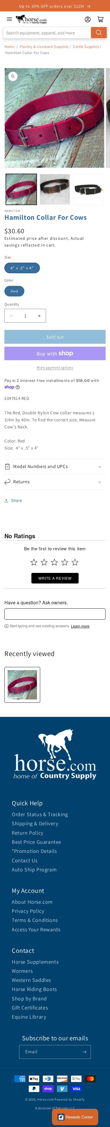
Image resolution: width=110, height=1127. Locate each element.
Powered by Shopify (70, 1099)
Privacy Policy (28, 911)
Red (14, 291)
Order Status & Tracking (40, 814)
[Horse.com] (31, 19)
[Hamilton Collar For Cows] (22, 685)
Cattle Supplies (86, 46)
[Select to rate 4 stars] (64, 562)
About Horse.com (32, 901)
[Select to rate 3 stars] (54, 562)
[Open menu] (9, 19)
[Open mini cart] (100, 19)
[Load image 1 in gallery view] (21, 189)
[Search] (99, 32)
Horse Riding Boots (34, 989)
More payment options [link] (55, 367)
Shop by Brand (29, 998)
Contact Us (25, 860)
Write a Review (55, 578)
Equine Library (29, 1016)
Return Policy (27, 832)
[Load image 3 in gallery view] (88, 189)
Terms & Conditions (35, 920)
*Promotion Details (34, 851)
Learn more (80, 626)
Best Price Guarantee (36, 841)
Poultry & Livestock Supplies (44, 46)
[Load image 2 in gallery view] (55, 189)
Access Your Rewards (36, 929)
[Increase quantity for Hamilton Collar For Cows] (39, 316)
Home (9, 46)
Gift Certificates (30, 1007)
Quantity (11, 304)
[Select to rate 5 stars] (74, 562)
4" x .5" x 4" (22, 268)
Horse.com (45, 1099)
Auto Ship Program (34, 869)
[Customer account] (87, 19)
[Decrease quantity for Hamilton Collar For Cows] (11, 316)
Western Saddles (31, 980)
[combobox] (55, 32)
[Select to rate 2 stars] (44, 562)
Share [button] (16, 500)
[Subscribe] (84, 1052)
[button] (55, 466)
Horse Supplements (35, 961)
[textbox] (55, 614)
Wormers (22, 970)
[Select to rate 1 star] (33, 562)
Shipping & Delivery (35, 823)
